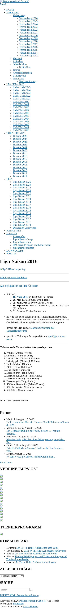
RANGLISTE (13, 230)
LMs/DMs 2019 (21, 104)
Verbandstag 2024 (28, 24)
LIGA (9, 179)
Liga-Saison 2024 (22, 187)
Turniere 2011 (20, 176)
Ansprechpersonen (22, 72)
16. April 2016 (20, 297)
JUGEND (11, 233)
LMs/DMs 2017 (21, 110)
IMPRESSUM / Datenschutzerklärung (19, 595)
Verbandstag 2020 (28, 35)
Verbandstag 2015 (28, 49)
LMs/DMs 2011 (21, 127)
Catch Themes (30, 606)
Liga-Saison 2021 (22, 196)
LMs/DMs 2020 (21, 101)
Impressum (18, 78)
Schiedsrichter (20, 64)
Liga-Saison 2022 (22, 193)
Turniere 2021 (20, 147)
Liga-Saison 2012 (22, 219)
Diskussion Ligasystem (24, 227)
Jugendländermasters (23, 247)
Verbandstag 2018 (28, 41)
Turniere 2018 (20, 156)
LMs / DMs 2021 (21, 98)
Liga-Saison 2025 (22, 184)
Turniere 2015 (20, 164)
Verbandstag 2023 (28, 27)
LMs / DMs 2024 (21, 90)
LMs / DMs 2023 (21, 93)
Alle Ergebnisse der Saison (13, 277)
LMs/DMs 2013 (21, 121)
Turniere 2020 (20, 150)
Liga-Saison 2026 (22, 181)
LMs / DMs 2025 (21, 87)
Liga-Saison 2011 (22, 222)
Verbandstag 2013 (28, 55)
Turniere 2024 (20, 138)
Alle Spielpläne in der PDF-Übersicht (19, 285)
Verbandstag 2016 (28, 47)
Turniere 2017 (20, 158)
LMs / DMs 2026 (15, 84)
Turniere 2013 (20, 170)
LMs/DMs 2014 (21, 118)
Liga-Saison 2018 (22, 202)
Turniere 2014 (20, 167)
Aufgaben (18, 61)
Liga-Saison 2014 (22, 213)
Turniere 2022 (20, 144)
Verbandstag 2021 (28, 32)
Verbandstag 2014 (28, 52)
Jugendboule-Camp (23, 239)
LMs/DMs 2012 (21, 124)
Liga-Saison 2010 (22, 224)
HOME (10, 9)
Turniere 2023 (20, 141)
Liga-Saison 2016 (22, 207)
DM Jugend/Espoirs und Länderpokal (32, 245)
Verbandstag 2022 (28, 29)
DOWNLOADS (14, 250)
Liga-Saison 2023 (22, 190)
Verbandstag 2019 (28, 38)
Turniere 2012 (20, 173)
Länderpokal (19, 75)
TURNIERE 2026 (15, 133)
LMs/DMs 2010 (21, 130)
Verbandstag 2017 (28, 44)
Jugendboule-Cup (22, 242)
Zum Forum (6, 462)
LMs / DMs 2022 (21, 95)
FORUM (11, 253)
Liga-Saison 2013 (22, 216)
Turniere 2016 (20, 161)
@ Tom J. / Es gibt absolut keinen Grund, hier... (30, 456)
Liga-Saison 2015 (22, 210)
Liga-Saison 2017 (22, 204)
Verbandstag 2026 (28, 18)
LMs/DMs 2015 (21, 115)
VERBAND (12, 12)
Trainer (16, 70)
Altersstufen (19, 236)
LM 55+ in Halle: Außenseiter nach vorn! (37, 547)
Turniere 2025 (20, 136)
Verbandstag (19, 15)
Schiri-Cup (24, 67)
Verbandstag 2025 (28, 21)
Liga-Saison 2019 (22, 199)
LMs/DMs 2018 (21, 107)
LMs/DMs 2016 (21, 113)
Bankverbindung (27, 81)
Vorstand (17, 58)
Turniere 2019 (20, 153)
